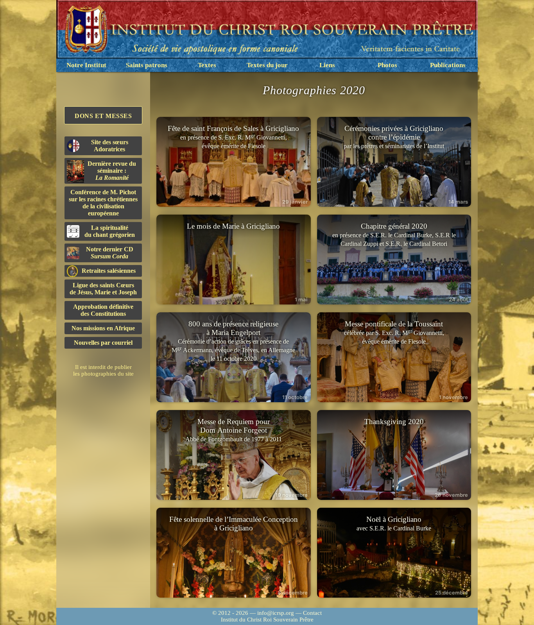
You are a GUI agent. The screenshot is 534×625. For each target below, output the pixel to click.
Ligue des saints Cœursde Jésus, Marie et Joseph (103, 288)
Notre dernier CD (109, 253)
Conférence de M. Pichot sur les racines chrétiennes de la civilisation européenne (103, 203)
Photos (387, 65)
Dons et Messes (103, 116)
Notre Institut (86, 65)
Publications (448, 65)
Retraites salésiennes (109, 270)
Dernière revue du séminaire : (112, 170)
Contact (312, 613)
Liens (327, 65)
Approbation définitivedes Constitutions (103, 310)
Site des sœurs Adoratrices (109, 145)
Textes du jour (267, 65)
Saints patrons (146, 65)
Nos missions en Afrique (103, 328)
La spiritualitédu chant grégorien (109, 231)
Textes (207, 65)
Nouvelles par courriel (103, 342)
